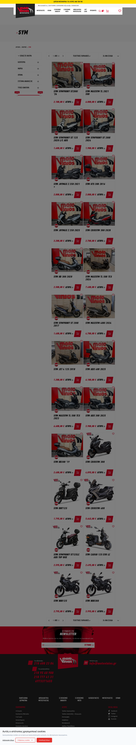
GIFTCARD (85, 10)
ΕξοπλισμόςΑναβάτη (57, 10)
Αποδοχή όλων (44, 740)
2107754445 (52, 5)
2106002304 (75, 5)
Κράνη (49, 10)
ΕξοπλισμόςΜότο (67, 10)
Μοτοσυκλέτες (41, 10)
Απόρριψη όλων (8, 740)
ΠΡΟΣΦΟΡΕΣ (93, 10)
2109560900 (60, 5)
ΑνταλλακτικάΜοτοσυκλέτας (77, 10)
